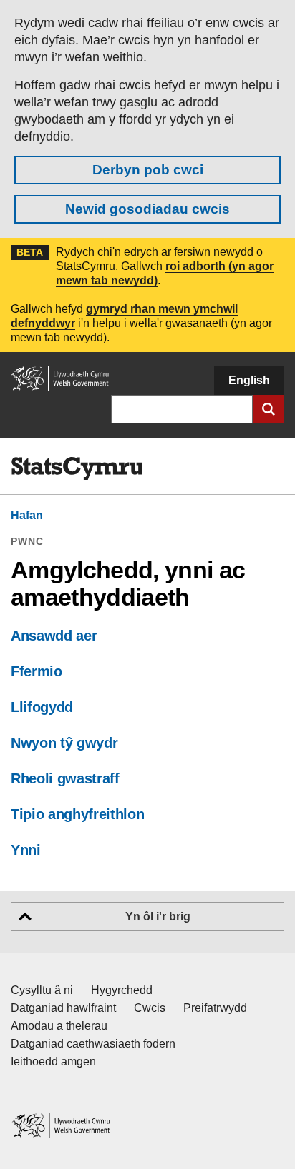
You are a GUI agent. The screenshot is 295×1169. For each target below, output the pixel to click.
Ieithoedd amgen (53, 1061)
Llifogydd (42, 707)
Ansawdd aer (54, 635)
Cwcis (149, 1008)
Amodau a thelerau (59, 1026)
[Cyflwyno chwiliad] (268, 409)
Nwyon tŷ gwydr (64, 743)
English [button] (249, 380)
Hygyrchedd (122, 990)
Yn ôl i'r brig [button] (157, 916)
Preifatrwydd (215, 1008)
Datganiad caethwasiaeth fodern (93, 1044)
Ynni (26, 850)
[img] (76, 468)
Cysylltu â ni (42, 990)
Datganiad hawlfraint (63, 1008)
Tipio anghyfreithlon (77, 814)
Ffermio (36, 671)
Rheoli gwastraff (65, 778)
